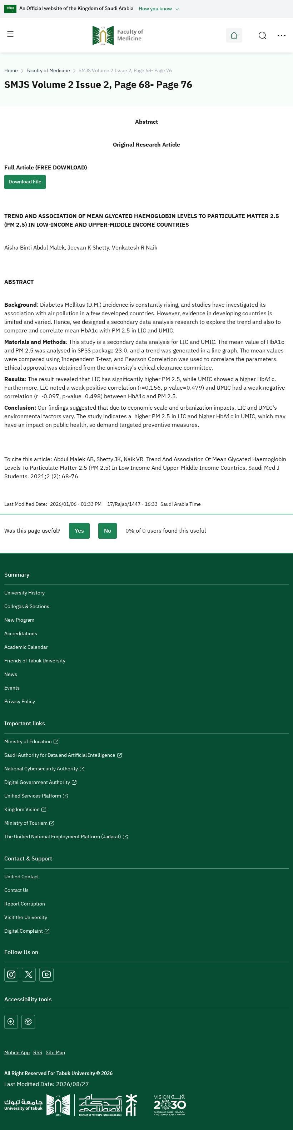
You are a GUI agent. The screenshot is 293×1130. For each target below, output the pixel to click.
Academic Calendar (26, 647)
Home (11, 70)
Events (12, 688)
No (107, 531)
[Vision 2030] (170, 1104)
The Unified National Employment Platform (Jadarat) (62, 837)
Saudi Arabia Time (180, 504)
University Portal (234, 35)
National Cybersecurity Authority (41, 769)
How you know (155, 9)
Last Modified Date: (25, 504)
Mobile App (17, 1052)
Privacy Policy (19, 701)
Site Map (55, 1052)
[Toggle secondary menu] (281, 35)
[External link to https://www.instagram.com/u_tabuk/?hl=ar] (11, 975)
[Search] (262, 35)
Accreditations (20, 633)
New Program (19, 620)
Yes (79, 531)
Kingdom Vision (22, 810)
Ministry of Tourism (26, 824)
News (10, 674)
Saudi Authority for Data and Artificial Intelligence (59, 756)
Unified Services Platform (32, 796)
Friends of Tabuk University (34, 661)
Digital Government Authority (37, 783)
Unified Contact (21, 876)
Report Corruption (24, 904)
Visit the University (25, 917)
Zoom (11, 1022)
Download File (25, 182)
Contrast (28, 1022)
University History (24, 593)
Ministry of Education (28, 742)
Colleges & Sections (26, 606)
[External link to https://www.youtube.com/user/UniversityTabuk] (46, 975)
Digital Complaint (23, 932)
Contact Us (16, 890)
